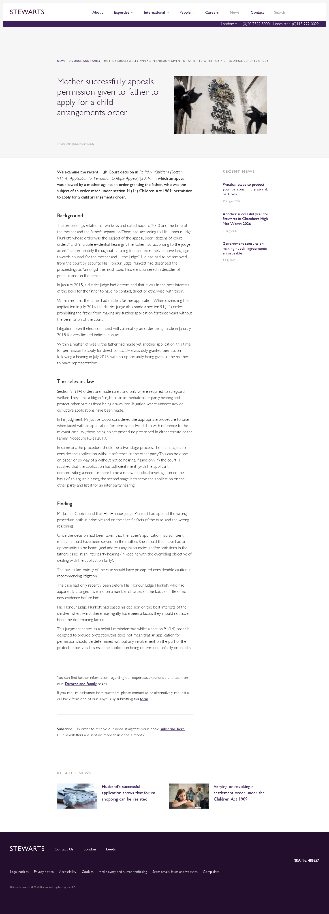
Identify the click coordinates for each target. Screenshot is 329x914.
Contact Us (63, 849)
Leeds (111, 849)
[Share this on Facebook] (80, 130)
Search (317, 12)
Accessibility (67, 872)
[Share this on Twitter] (70, 130)
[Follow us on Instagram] (285, 847)
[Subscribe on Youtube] (315, 847)
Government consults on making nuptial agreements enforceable (245, 248)
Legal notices (19, 872)
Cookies (88, 872)
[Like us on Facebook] (305, 847)
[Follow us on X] (295, 847)
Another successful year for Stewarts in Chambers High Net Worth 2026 (245, 218)
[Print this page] (102, 130)
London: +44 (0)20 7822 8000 (245, 23)
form (144, 698)
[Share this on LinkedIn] (59, 130)
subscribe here (172, 728)
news (61, 61)
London (89, 849)
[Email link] (91, 130)
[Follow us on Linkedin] (275, 847)
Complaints (211, 872)
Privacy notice (44, 872)
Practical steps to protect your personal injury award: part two (245, 189)
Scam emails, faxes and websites (175, 872)
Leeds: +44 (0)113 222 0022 (296, 23)
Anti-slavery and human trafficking (123, 872)
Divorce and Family (85, 61)
